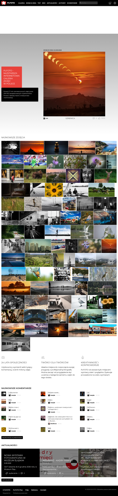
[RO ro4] (109, 246)
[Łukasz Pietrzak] (71, 246)
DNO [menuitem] (43, 3)
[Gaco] (87, 176)
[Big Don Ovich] (13, 302)
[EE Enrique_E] (85, 260)
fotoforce (54, 423)
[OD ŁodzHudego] (15, 190)
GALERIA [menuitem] (21, 3)
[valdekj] (13, 260)
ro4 (47, 118)
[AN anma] (54, 190)
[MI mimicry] (112, 162)
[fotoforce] (62, 288)
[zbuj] (32, 148)
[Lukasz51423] (12, 204)
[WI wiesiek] (101, 190)
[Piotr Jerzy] (37, 190)
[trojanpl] (105, 218)
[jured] (58, 246)
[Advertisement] (59, 20)
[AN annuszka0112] (56, 176)
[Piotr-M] (10, 148)
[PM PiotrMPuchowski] (12, 232)
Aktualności (9, 445)
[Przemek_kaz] (79, 302)
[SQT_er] (56, 148)
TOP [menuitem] (39, 3)
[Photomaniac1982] (82, 232)
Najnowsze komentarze (16, 388)
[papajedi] (69, 204)
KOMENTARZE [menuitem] (72, 3)
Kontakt (43, 490)
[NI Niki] (89, 246)
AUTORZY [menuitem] (62, 3)
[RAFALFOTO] (81, 148)
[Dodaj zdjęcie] (110, 3)
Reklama (34, 490)
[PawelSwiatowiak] (15, 288)
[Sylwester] (57, 316)
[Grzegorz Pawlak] (81, 288)
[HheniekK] (73, 176)
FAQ (26, 490)
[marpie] (13, 246)
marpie (13, 395)
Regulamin (6, 493)
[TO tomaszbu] (69, 260)
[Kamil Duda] (12, 176)
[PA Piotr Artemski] (34, 232)
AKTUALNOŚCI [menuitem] (52, 3)
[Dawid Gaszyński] (35, 162)
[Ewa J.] (15, 344)
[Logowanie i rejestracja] (115, 3)
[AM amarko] (103, 274)
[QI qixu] (38, 246)
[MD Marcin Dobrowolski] (39, 288)
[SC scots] (105, 204)
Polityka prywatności (20, 493)
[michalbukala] (58, 260)
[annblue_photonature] (87, 218)
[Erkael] (58, 330)
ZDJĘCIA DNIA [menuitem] (31, 3)
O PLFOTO (6, 490)
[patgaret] (73, 316)
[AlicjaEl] (36, 302)
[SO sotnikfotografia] (59, 302)
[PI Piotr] (106, 148)
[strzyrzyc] (12, 162)
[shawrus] (57, 232)
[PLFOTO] (8, 3)
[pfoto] (36, 330)
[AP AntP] (42, 218)
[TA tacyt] (33, 204)
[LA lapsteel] (55, 162)
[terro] (13, 274)
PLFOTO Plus (18, 490)
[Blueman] (102, 288)
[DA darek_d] (35, 176)
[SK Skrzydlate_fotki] (39, 274)
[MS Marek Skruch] (105, 176)
